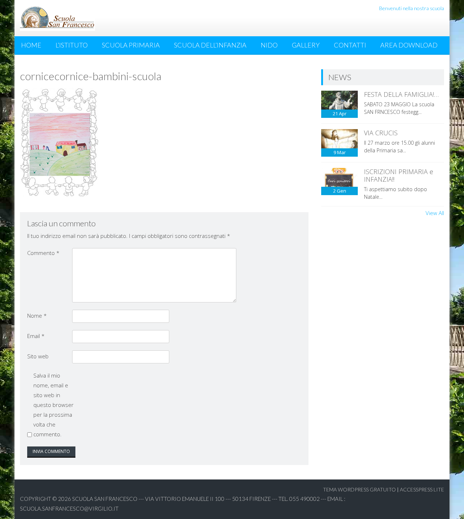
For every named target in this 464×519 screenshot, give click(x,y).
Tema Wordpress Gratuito (359, 489)
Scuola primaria (131, 45)
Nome (37, 315)
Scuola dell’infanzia (210, 45)
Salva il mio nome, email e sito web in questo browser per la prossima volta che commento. (53, 405)
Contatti (350, 45)
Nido (269, 45)
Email (36, 335)
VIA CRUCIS (381, 132)
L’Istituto (71, 45)
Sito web (38, 356)
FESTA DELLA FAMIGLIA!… (401, 94)
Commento (43, 252)
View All (435, 213)
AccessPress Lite (422, 489)
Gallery (306, 45)
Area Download (409, 45)
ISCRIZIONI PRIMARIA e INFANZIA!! (398, 175)
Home (31, 45)
